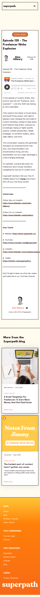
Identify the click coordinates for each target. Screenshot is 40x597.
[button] (34, 6)
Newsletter (7, 553)
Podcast (6, 561)
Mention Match (9, 557)
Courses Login (9, 536)
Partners (6, 540)
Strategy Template (10, 519)
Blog (5, 515)
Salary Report (9, 522)
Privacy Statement (10, 578)
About (5, 511)
